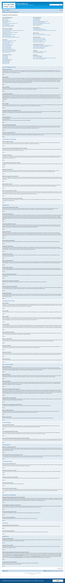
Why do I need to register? (6, 18)
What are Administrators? (37, 18)
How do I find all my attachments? (38, 52)
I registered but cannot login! (6, 21)
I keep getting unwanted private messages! (39, 29)
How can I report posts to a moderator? (8, 49)
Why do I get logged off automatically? (8, 25)
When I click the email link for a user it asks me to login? (11, 37)
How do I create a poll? (5, 43)
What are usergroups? (36, 20)
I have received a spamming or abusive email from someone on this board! (44, 30)
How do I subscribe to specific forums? (39, 47)
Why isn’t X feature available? (37, 56)
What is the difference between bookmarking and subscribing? (42, 45)
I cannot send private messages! (38, 28)
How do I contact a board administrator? (39, 58)
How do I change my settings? (7, 29)
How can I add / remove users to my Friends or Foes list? (42, 34)
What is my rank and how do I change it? (8, 36)
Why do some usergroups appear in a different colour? (41, 23)
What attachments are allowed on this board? (40, 51)
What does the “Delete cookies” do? (7, 26)
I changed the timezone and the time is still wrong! (10, 32)
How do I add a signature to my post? (8, 42)
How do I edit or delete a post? (7, 41)
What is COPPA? (5, 19)
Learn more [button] (40, 580)
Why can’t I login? (5, 22)
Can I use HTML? (5, 56)
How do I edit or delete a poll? (6, 45)
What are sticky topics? (6, 61)
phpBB (50, 171)
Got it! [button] (57, 580)
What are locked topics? (6, 62)
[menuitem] (8, 10)
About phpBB (16, 540)
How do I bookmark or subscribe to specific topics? (41, 46)
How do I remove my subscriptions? (38, 48)
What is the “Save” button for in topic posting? (9, 50)
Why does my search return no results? (39, 39)
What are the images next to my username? (9, 34)
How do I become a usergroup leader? (39, 22)
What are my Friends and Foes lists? (38, 33)
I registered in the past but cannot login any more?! (10, 23)
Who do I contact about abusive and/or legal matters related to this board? (44, 57)
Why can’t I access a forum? (6, 46)
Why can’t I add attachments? (7, 47)
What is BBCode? (5, 55)
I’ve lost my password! (5, 24)
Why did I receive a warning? (6, 48)
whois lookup (14, 554)
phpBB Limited (31, 539)
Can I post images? (5, 58)
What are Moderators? (36, 19)
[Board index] (9, 5)
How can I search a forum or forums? (39, 38)
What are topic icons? (5, 63)
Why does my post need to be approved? (8, 51)
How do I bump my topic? (6, 52)
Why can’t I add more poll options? (7, 44)
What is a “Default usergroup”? (38, 24)
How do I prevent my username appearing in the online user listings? (12, 30)
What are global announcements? (7, 59)
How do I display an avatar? (6, 35)
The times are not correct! (6, 31)
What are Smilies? (5, 57)
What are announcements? (6, 60)
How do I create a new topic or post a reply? (9, 40)
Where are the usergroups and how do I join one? (40, 21)
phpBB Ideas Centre (48, 546)
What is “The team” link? (37, 25)
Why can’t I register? (5, 20)
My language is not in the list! (6, 33)
